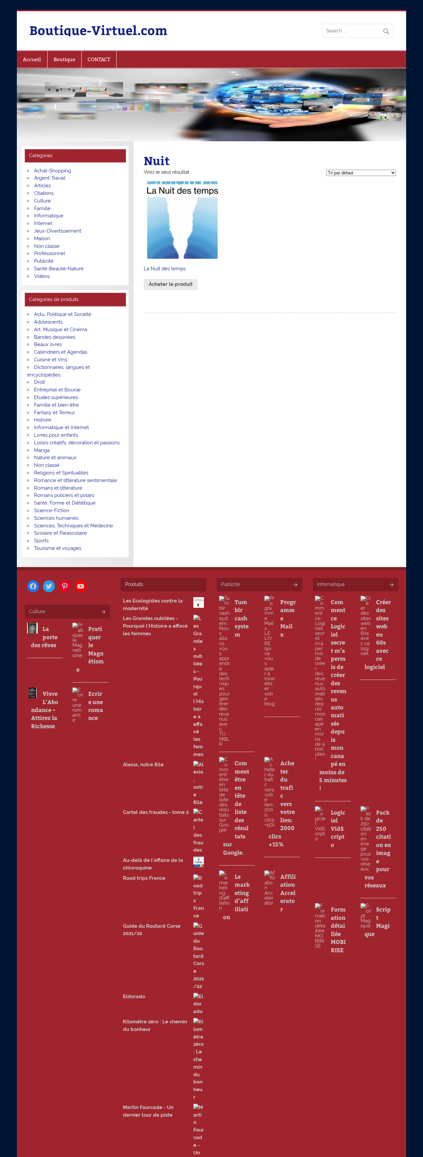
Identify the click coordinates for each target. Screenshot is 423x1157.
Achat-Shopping (52, 171)
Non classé (46, 246)
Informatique (48, 216)
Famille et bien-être (56, 405)
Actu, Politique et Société (62, 314)
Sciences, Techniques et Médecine (73, 526)
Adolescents (48, 322)
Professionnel (49, 253)
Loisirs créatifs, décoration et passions (77, 443)
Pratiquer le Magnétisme (89, 649)
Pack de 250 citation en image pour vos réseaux (378, 848)
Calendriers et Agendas (60, 352)
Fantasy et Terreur (54, 413)
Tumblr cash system (242, 618)
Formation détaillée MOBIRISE (338, 929)
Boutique (64, 59)
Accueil (32, 59)
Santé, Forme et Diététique (65, 503)
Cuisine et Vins (50, 360)
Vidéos (42, 276)
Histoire (42, 420)
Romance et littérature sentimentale (75, 480)
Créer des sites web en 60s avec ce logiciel (378, 634)
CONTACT (99, 59)
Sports (41, 541)
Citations (44, 193)
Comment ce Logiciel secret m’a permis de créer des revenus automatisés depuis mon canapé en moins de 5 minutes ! (333, 695)
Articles (42, 186)
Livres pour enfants (56, 435)
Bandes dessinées (54, 337)
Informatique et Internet (61, 427)
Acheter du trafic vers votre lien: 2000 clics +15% (282, 803)
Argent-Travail (49, 178)
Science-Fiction (51, 510)
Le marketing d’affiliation (236, 896)
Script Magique (378, 921)
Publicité (44, 261)
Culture (42, 201)
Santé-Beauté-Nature (59, 269)
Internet (43, 223)
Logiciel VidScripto (338, 828)
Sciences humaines (56, 518)
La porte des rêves (44, 637)
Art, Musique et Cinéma (60, 330)
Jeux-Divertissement (57, 231)
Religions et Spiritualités (61, 473)
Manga (42, 450)
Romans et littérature (58, 488)
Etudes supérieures (56, 397)
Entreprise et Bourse (57, 390)
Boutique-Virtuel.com (98, 30)
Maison (42, 239)
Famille (42, 208)
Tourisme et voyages (57, 548)
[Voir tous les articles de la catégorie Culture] (103, 612)
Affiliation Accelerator (288, 892)
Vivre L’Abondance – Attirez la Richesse (44, 710)
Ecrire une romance (95, 706)
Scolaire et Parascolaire (60, 533)
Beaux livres (48, 344)
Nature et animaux (55, 458)
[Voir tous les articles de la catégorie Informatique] (391, 585)
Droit (39, 382)
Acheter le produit (171, 284)
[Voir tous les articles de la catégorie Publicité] (295, 585)
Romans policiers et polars (64, 495)
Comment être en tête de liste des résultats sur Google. (236, 807)
